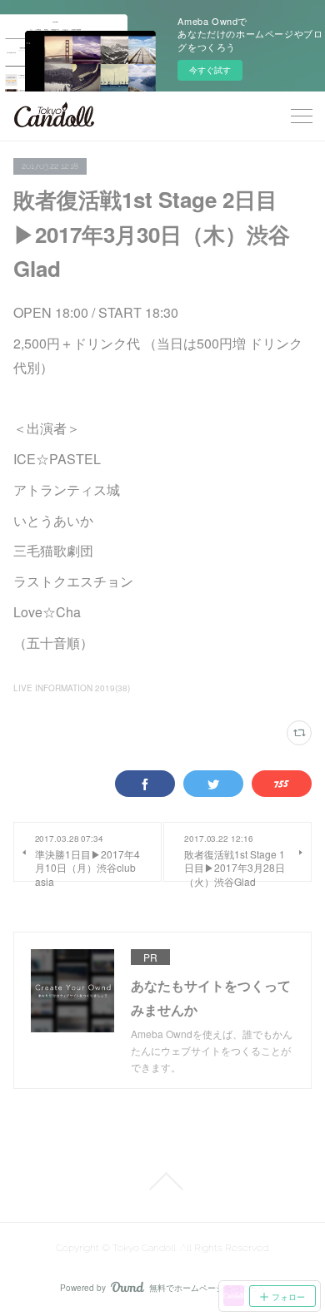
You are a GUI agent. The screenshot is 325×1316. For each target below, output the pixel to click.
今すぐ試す (210, 70)
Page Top (162, 1181)
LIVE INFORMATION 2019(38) (71, 688)
